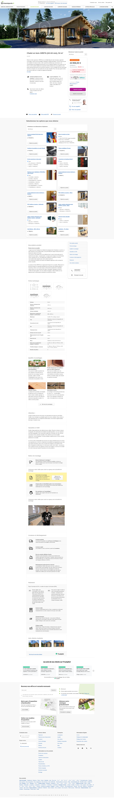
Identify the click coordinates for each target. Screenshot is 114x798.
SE (61, 795)
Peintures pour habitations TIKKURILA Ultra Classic (36, 172)
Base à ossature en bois (64, 134)
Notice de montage (74, 254)
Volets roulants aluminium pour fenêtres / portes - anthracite (34, 217)
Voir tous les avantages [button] (47, 404)
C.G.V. (78, 735)
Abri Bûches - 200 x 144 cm (33, 229)
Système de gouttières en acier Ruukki (36, 148)
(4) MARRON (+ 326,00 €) (34, 182)
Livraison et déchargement (75, 257)
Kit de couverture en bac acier (34, 159)
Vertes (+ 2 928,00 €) (33, 166)
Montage (40, 772)
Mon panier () (109, 2)
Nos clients (60, 743)
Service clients (101, 2)
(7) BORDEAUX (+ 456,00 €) (35, 187)
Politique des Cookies (81, 739)
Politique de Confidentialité (82, 737)
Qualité (59, 737)
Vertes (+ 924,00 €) (64, 163)
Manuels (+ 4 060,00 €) (64, 209)
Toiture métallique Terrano (65, 148)
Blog (58, 745)
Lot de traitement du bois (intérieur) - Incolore (67, 172)
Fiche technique (73, 246)
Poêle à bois (33, 789)
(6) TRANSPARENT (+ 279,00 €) (35, 185)
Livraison (40, 739)
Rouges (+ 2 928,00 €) (33, 164)
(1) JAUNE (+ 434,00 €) (33, 177)
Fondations (40, 755)
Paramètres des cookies (82, 741)
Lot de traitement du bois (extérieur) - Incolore (36, 193)
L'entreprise (60, 735)
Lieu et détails (25, 709)
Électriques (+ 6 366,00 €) (34, 223)
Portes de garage (42, 768)
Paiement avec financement (44, 737)
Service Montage (42, 741)
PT (57, 795)
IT (53, 795)
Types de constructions (43, 757)
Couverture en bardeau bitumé (66, 159)
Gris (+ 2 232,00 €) (64, 222)
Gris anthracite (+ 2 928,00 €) (35, 163)
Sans (61, 136)
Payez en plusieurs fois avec (76, 77)
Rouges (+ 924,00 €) (64, 164)
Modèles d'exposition (62, 741)
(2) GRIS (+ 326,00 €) (33, 178)
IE (67, 795)
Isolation (40, 759)
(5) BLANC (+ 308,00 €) (34, 183)
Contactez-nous (93, 2)
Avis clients (60, 739)
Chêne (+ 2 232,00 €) (64, 220)
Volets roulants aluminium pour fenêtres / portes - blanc (66, 205)
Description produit (74, 243)
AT (63, 795)
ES (55, 795)
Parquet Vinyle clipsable (64, 216)
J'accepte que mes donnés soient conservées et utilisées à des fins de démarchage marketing (38, 695)
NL (59, 795)
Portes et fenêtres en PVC (44, 765)
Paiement (72, 260)
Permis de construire (42, 753)
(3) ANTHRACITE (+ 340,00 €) (35, 180)
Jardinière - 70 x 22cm (64, 229)
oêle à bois (78, 787)
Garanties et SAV (73, 251)
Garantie (40, 743)
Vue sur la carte (25, 726)
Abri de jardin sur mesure (61, 781)
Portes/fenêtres (41, 763)
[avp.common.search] (112, 7)
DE (51, 795)
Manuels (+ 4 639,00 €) (33, 221)
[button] (33, 286)
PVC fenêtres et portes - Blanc (65, 192)
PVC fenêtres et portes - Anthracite (35, 204)
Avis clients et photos (74, 262)
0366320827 (42, 3)
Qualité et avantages (74, 248)
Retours (40, 745)
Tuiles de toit (41, 761)
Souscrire (53, 690)
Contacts (59, 747)
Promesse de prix (42, 747)
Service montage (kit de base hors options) (35, 135)
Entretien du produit (42, 770)
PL (65, 795)
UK (49, 795)
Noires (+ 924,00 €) (64, 166)
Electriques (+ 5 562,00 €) (65, 211)
